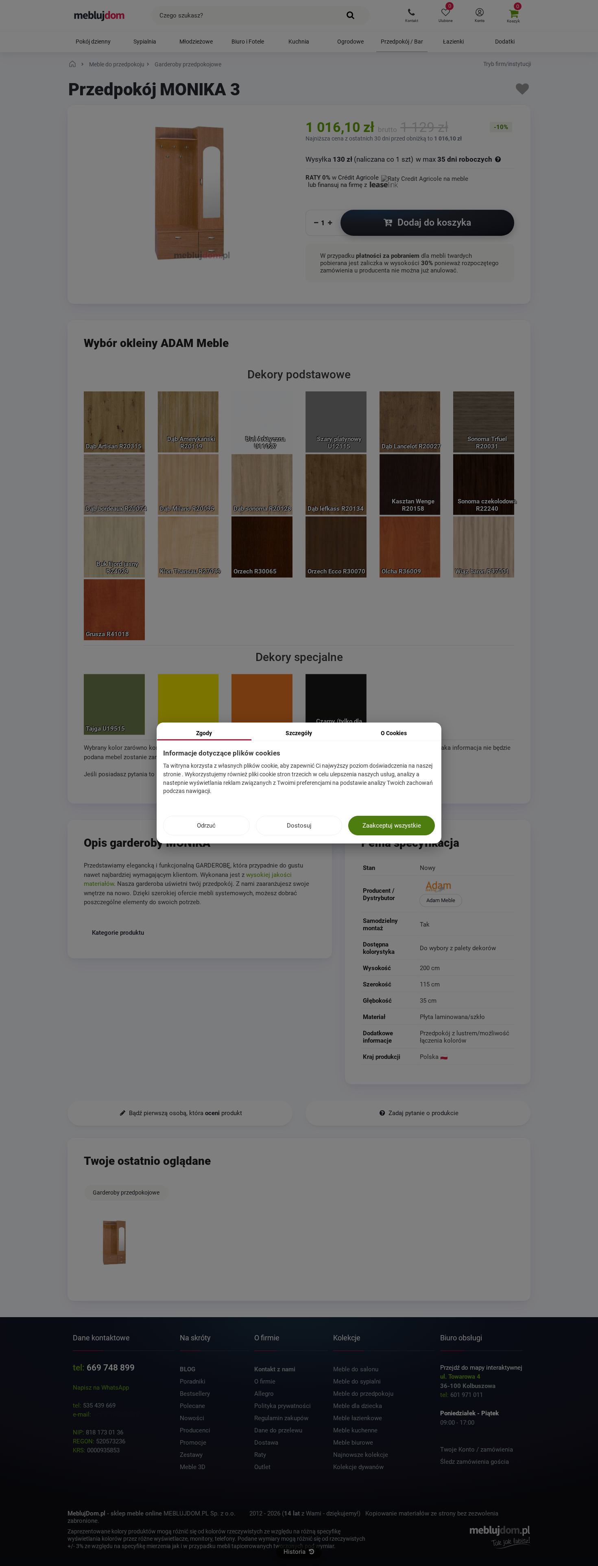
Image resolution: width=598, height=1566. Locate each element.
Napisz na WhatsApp (101, 1387)
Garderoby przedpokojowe (126, 1192)
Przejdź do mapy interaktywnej (481, 1367)
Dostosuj (299, 825)
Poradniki (192, 1381)
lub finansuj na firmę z (338, 185)
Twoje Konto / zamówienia (476, 1449)
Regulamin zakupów (281, 1418)
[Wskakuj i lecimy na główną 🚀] (73, 64)
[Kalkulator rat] (424, 177)
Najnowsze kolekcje (360, 1454)
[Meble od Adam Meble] (466, 887)
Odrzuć (206, 825)
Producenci (195, 1430)
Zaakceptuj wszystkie (391, 825)
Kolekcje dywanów (358, 1467)
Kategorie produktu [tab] (118, 932)
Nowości (192, 1418)
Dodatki (505, 41)
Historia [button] (295, 1551)
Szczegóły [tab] (299, 733)
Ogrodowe (350, 41)
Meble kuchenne (355, 1430)
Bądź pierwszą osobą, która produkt (184, 1113)
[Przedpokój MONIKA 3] (114, 1243)
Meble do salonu (355, 1369)
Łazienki (453, 41)
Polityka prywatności (282, 1406)
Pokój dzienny (93, 41)
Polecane (192, 1406)
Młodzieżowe (196, 41)
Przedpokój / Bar (402, 41)
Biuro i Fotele (247, 41)
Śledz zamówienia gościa (474, 1461)
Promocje (193, 1442)
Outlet (262, 1467)
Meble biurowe (353, 1442)
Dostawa (266, 1442)
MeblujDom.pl (86, 1513)
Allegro (264, 1393)
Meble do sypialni (357, 1381)
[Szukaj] (351, 15)
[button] (411, 15)
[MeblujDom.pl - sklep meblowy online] (99, 15)
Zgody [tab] (204, 733)
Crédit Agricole (358, 177)
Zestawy (191, 1454)
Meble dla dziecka (357, 1406)
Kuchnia (298, 41)
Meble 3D (192, 1467)
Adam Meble (440, 900)
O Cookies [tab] (394, 733)
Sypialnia (144, 41)
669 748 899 (111, 1368)
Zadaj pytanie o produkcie (422, 1113)
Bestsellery (195, 1393)
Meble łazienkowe (357, 1418)
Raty (260, 1454)
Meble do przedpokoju (363, 1393)
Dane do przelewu (278, 1430)
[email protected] (116, 1414)
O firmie (264, 1381)
